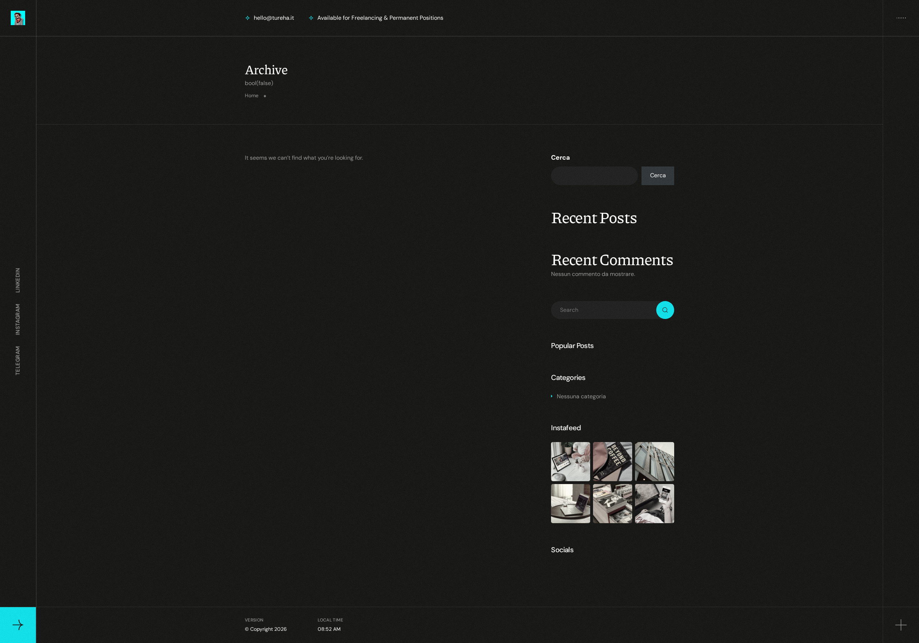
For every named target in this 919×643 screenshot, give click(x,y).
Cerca (560, 157)
